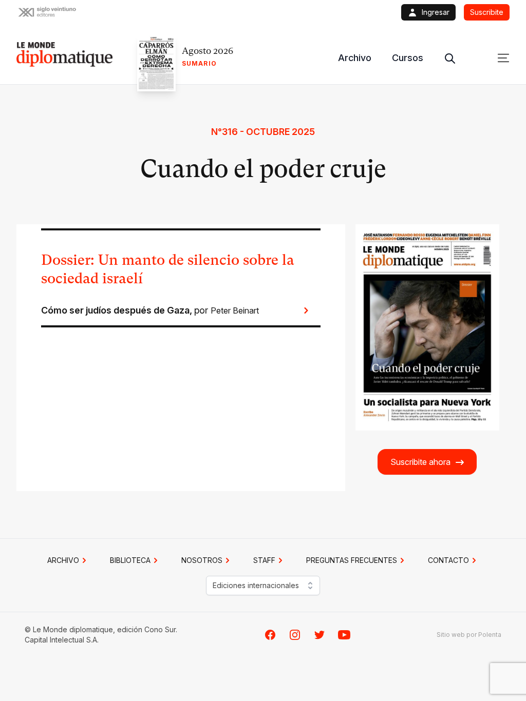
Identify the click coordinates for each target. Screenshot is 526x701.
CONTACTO (448, 560)
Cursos (407, 57)
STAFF (264, 560)
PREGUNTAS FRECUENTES (351, 560)
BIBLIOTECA (130, 560)
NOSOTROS (201, 560)
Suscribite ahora (420, 462)
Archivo (354, 57)
